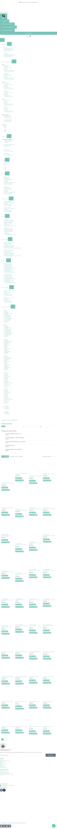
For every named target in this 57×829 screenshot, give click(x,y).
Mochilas (6, 181)
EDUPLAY (6, 340)
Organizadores (7, 224)
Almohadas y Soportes (9, 50)
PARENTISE (6, 381)
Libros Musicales (8, 292)
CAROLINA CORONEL (8, 313)
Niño (5, 127)
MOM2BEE (6, 374)
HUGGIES (6, 347)
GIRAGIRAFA (7, 343)
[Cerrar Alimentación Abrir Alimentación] (10, 239)
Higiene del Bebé (8, 201)
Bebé (6, 125)
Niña (5, 126)
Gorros (6, 149)
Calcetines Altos (8, 116)
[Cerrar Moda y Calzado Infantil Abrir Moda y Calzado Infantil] (14, 61)
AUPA (6, 309)
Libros (6, 291)
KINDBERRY (7, 350)
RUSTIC (6, 384)
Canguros (6, 180)
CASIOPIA (6, 314)
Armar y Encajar (8, 269)
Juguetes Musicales (8, 264)
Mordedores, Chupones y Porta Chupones (13, 248)
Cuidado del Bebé (8, 205)
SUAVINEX (6, 386)
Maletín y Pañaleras (8, 179)
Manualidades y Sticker (9, 270)
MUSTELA (6, 377)
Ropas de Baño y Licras (9, 88)
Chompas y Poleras (8, 84)
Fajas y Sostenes (8, 51)
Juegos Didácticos (8, 271)
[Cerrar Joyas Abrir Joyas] (7, 160)
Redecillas (7, 142)
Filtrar (3, 426)
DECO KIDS (7, 321)
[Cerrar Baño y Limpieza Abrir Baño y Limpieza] (11, 198)
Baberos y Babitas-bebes (9, 71)
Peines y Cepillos (8, 141)
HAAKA (6, 344)
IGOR (6, 347)
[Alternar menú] (2, 40)
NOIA (6, 380)
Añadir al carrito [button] (5, 487)
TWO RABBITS (7, 408)
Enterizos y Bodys (8, 67)
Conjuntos (7, 65)
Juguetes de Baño (8, 204)
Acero (6, 164)
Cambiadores (7, 178)
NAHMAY (6, 379)
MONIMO (6, 375)
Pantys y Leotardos (8, 115)
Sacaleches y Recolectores (10, 49)
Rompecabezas (8, 265)
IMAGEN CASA (7, 348)
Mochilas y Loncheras (9, 151)
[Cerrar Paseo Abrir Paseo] (7, 173)
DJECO (6, 339)
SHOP (2, 759)
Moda (6, 47)
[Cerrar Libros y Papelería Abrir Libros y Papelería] (11, 287)
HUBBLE (6, 346)
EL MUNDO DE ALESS (8, 341)
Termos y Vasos (8, 244)
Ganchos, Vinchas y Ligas (9, 140)
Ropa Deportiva (8, 87)
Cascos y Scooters (8, 184)
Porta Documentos (8, 183)
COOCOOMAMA (8, 319)
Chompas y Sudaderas (9, 70)
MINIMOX (6, 372)
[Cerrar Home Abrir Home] (7, 216)
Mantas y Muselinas (8, 223)
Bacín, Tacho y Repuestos (10, 202)
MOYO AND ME (7, 376)
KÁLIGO (6, 349)
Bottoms (6, 69)
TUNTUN (6, 407)
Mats (6, 176)
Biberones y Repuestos (9, 247)
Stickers (6, 293)
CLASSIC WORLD (8, 317)
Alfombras (7, 219)
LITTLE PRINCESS (8, 351)
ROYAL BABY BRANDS (8, 383)
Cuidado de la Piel (8, 48)
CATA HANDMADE (8, 315)
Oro (5, 163)
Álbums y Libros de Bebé (9, 290)
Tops (6, 68)
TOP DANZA (7, 407)
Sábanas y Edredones (9, 222)
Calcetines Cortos (8, 117)
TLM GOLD (7, 406)
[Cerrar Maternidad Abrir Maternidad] (9, 44)
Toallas (6, 203)
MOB (5, 373)
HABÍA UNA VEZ (7, 345)
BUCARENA (7, 312)
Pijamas (6, 66)
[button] (0, 2)
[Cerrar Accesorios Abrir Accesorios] (9, 136)
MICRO (6, 353)
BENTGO (6, 311)
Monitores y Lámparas (9, 221)
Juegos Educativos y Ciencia (10, 268)
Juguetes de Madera (9, 267)
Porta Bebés (7, 177)
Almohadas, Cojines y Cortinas (10, 225)
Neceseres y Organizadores (10, 182)
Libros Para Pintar (8, 294)
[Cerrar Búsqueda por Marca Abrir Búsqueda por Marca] (13, 307)
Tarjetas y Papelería (8, 295)
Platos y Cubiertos (8, 243)
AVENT (6, 310)
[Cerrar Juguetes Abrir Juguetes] (8, 260)
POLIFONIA (7, 382)
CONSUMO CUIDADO (9, 318)
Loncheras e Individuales (9, 246)
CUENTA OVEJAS (8, 320)
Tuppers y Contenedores (9, 245)
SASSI (6, 385)
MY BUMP (6, 378)
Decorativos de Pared (9, 220)
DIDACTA (6, 322)
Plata (6, 164)
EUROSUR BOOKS (8, 342)
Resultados (4, 21)
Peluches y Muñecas (9, 266)
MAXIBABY (6, 352)
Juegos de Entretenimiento (10, 272)
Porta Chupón (7, 150)
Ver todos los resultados (7, 24)
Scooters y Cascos (8, 263)
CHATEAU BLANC (8, 316)
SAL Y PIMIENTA (7, 385)
